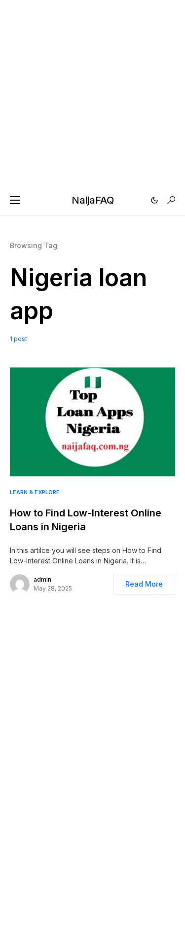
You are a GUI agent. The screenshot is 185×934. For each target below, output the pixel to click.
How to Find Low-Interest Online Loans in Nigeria (85, 520)
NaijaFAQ (93, 200)
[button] (15, 200)
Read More (144, 584)
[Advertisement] (92, 92)
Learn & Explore (35, 492)
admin (42, 579)
